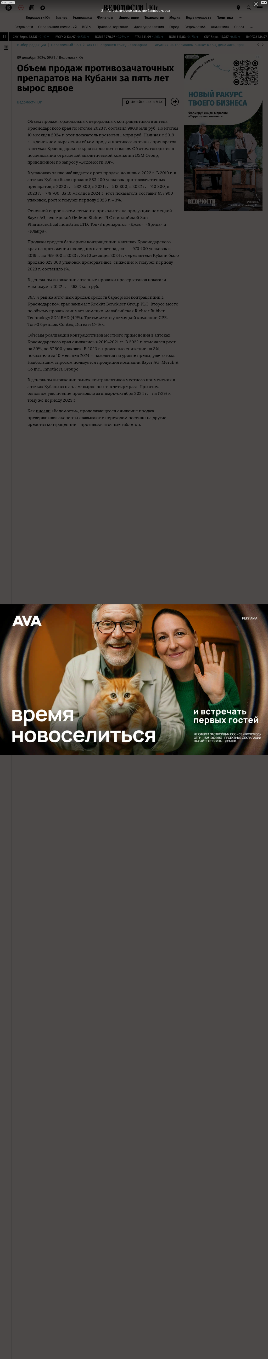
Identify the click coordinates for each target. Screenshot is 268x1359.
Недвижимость (198, 17)
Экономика (82, 17)
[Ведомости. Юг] (152, 7)
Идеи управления (148, 27)
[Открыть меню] (260, 7)
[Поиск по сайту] (249, 7)
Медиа (175, 17)
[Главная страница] (123, 7)
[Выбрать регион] (238, 7)
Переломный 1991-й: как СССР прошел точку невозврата (99, 45)
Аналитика (220, 27)
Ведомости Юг (38, 17)
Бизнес (61, 17)
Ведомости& (195, 27)
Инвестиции (129, 17)
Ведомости (23, 27)
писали (43, 410)
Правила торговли (112, 27)
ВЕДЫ (86, 27)
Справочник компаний (57, 27)
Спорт (239, 27)
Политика (224, 17)
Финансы (105, 17)
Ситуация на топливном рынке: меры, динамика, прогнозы (203, 45)
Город (174, 27)
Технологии (154, 17)
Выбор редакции (31, 45)
